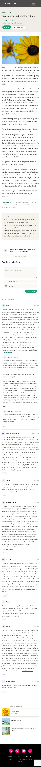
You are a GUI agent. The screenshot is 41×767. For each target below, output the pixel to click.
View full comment (7, 352)
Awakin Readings (8, 12)
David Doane (10, 560)
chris (7, 305)
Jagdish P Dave (11, 502)
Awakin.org (11, 3)
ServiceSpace (28, 756)
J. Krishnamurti (7, 21)
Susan (8, 626)
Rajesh (8, 602)
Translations (19, 27)
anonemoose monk (12, 433)
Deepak (8, 480)
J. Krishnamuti (6, 202)
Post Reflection (31, 291)
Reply (4, 426)
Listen (7, 27)
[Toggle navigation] (33, 4)
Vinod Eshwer (10, 681)
